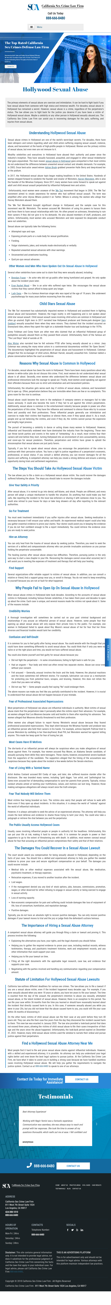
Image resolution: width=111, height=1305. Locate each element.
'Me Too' (59, 190)
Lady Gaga (16, 293)
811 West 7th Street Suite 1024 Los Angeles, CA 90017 (60, 1286)
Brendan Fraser (18, 277)
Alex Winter (13, 343)
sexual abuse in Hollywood (58, 161)
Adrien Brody (51, 167)
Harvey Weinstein (86, 179)
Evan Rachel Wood (20, 285)
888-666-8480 (55, 18)
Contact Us (11, 66)
